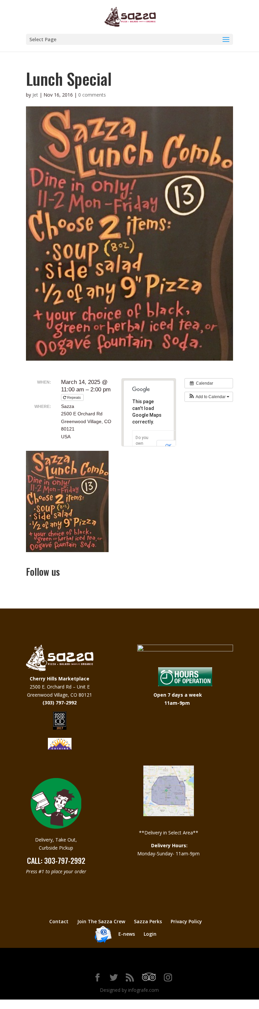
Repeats (74, 397)
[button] (209, 397)
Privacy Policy (186, 921)
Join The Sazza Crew (101, 921)
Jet (35, 95)
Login (150, 934)
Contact (58, 921)
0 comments (92, 95)
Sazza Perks (148, 921)
